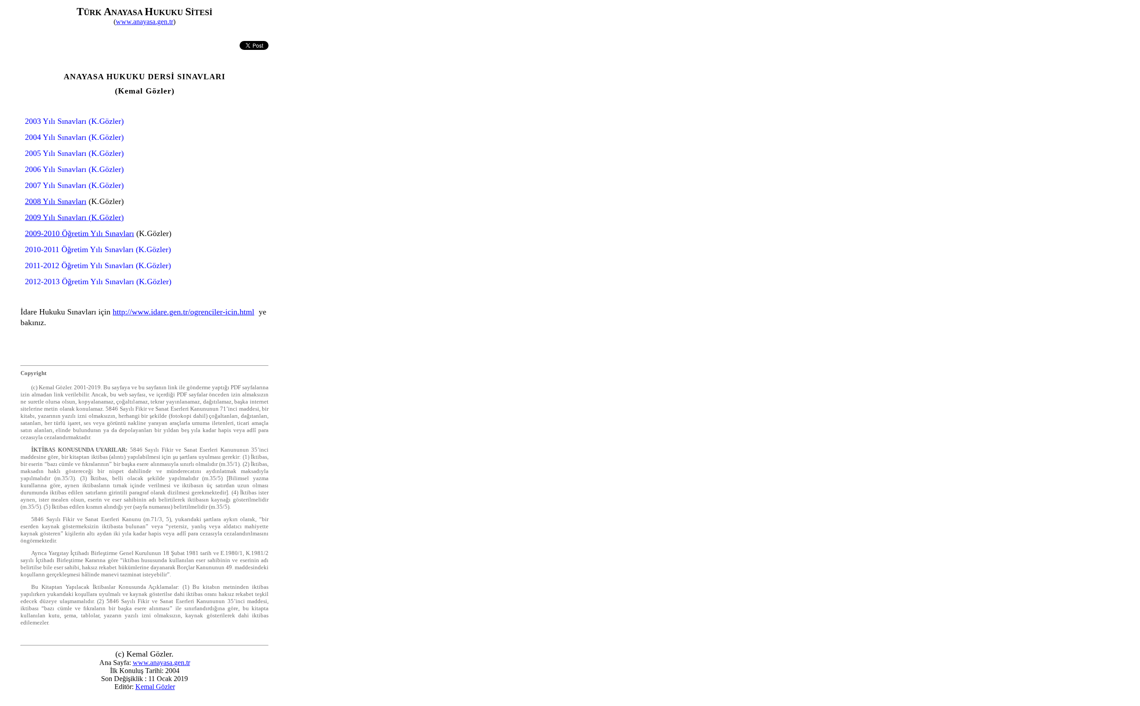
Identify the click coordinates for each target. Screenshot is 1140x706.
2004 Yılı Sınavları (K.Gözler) (74, 137)
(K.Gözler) (152, 249)
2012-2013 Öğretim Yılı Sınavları (79, 281)
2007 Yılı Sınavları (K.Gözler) (74, 185)
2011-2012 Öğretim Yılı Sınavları (79, 265)
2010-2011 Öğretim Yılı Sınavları (79, 249)
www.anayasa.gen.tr (144, 21)
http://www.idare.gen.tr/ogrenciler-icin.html (183, 311)
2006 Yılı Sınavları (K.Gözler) (74, 169)
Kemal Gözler (155, 686)
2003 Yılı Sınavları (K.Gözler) (74, 121)
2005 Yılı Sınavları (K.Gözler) (74, 153)
